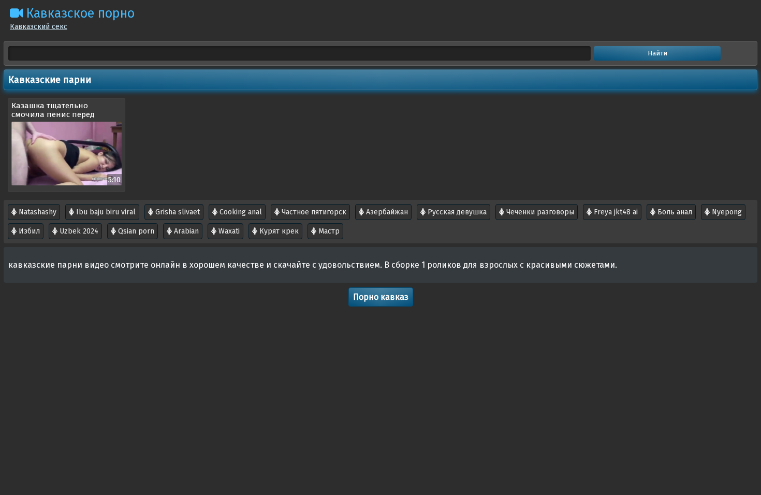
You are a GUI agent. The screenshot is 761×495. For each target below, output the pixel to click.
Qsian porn (135, 231)
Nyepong (726, 212)
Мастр (328, 231)
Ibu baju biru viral (105, 212)
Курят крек (278, 231)
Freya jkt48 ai (615, 212)
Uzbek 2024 (77, 231)
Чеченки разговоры (539, 212)
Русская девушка (456, 212)
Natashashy (36, 212)
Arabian (185, 231)
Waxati (228, 231)
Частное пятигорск (313, 212)
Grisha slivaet (176, 212)
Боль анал (673, 212)
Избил (28, 231)
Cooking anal (239, 212)
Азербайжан (386, 212)
